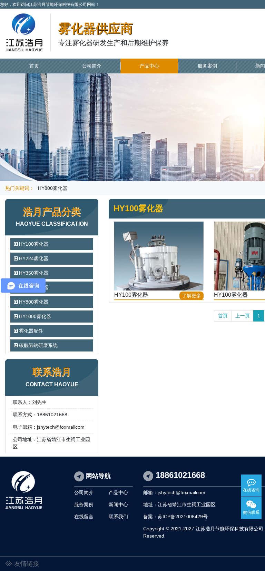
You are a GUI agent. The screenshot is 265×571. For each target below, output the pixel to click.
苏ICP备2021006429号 (183, 516)
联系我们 (118, 516)
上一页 (242, 315)
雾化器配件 (31, 331)
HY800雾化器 (52, 188)
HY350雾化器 (33, 273)
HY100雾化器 (33, 244)
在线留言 (84, 516)
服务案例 (207, 66)
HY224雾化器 (33, 258)
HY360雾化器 (33, 287)
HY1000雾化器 (35, 316)
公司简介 (91, 66)
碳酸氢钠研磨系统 (38, 345)
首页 (34, 66)
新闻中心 (118, 504)
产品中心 (149, 66)
